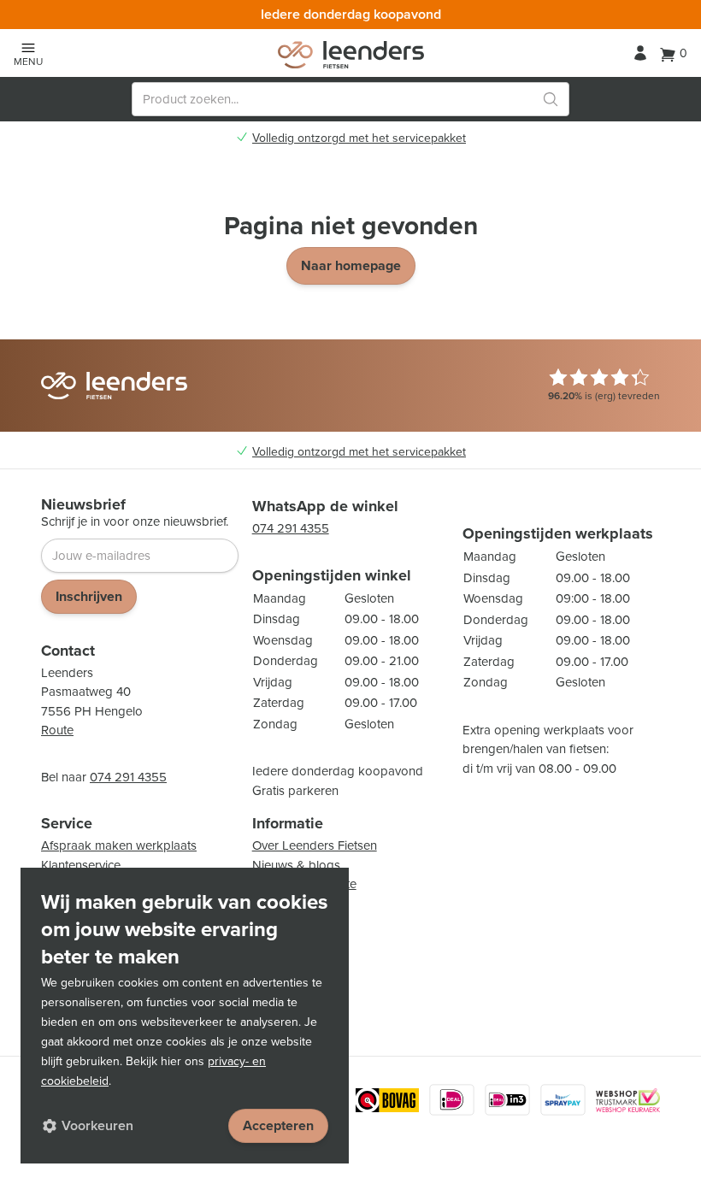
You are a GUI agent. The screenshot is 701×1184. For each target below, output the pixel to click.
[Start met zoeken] (550, 99)
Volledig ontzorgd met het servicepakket (359, 138)
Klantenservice (81, 865)
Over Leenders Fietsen (314, 845)
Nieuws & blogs (296, 865)
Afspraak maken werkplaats (119, 845)
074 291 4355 (128, 777)
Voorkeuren (97, 1125)
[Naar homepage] (351, 54)
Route (57, 730)
